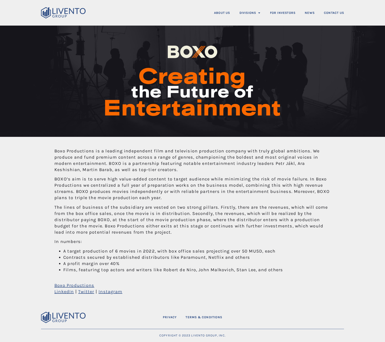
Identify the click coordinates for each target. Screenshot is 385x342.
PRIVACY (170, 317)
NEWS (310, 13)
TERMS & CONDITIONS (204, 317)
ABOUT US (222, 13)
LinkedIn (64, 291)
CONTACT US (334, 13)
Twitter (86, 291)
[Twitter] (327, 317)
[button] (250, 12)
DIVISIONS (248, 13)
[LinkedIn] (339, 317)
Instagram (110, 291)
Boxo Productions (74, 285)
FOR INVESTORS (283, 13)
